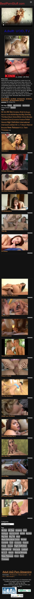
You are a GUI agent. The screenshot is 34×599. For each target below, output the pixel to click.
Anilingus (27, 112)
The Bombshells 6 (7, 211)
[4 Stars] (4, 102)
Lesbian (12, 124)
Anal (21, 112)
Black (6, 117)
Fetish (27, 119)
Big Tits (12, 536)
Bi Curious (5, 251)
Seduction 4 (5, 151)
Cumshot (4, 119)
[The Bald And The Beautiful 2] (17, 287)
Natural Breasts (21, 552)
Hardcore (13, 107)
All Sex (10, 111)
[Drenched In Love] (17, 327)
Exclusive (15, 119)
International (25, 122)
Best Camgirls (10, 576)
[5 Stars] (5, 102)
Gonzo (4, 122)
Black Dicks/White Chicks (17, 117)
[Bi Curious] (17, 242)
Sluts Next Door (6, 456)
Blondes (29, 117)
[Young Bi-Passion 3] (17, 347)
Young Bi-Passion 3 (7, 356)
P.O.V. (21, 127)
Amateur (16, 112)
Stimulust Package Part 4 (9, 436)
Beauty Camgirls (22, 575)
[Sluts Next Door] (17, 447)
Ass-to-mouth (6, 114)
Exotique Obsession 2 (8, 171)
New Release (26, 105)
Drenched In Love (7, 336)
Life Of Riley (5, 476)
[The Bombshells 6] (17, 202)
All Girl (4, 112)
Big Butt (18, 114)
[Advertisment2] (17, 68)
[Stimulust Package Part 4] (17, 427)
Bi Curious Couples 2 (8, 496)
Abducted (4, 516)
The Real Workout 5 (7, 396)
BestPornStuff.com (12, 3)
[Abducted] (17, 507)
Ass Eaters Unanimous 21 (9, 191)
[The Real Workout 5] (17, 387)
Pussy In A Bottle (6, 376)
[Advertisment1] (17, 46)
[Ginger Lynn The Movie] (17, 407)
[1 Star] (1, 102)
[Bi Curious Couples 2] (17, 487)
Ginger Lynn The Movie (8, 416)
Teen (26, 127)
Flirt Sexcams (13, 575)
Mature (23, 125)
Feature (10, 105)
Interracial (5, 124)
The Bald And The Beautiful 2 (10, 295)
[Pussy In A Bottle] (17, 367)
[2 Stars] (2, 102)
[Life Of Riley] (17, 467)
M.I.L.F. (18, 124)
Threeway (4, 130)
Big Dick (25, 114)
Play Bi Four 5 (5, 316)
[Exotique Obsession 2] (17, 162)
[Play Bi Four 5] (17, 307)
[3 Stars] (3, 102)
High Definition (17, 105)
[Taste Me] (17, 222)
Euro (10, 119)
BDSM (13, 114)
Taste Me (4, 231)
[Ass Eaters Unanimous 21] (17, 182)
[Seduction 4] (17, 142)
